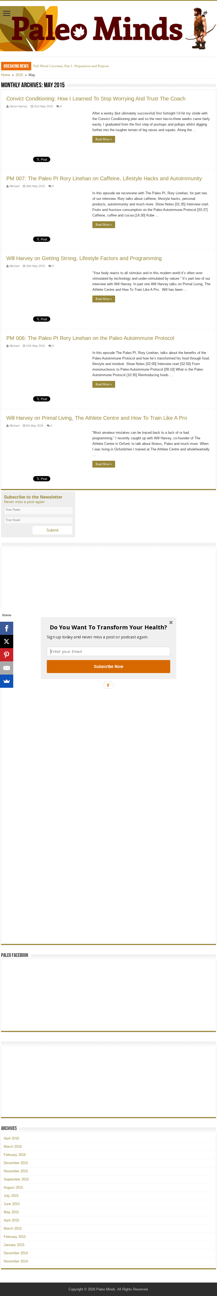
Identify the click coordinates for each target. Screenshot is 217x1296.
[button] (108, 627)
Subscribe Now (108, 666)
